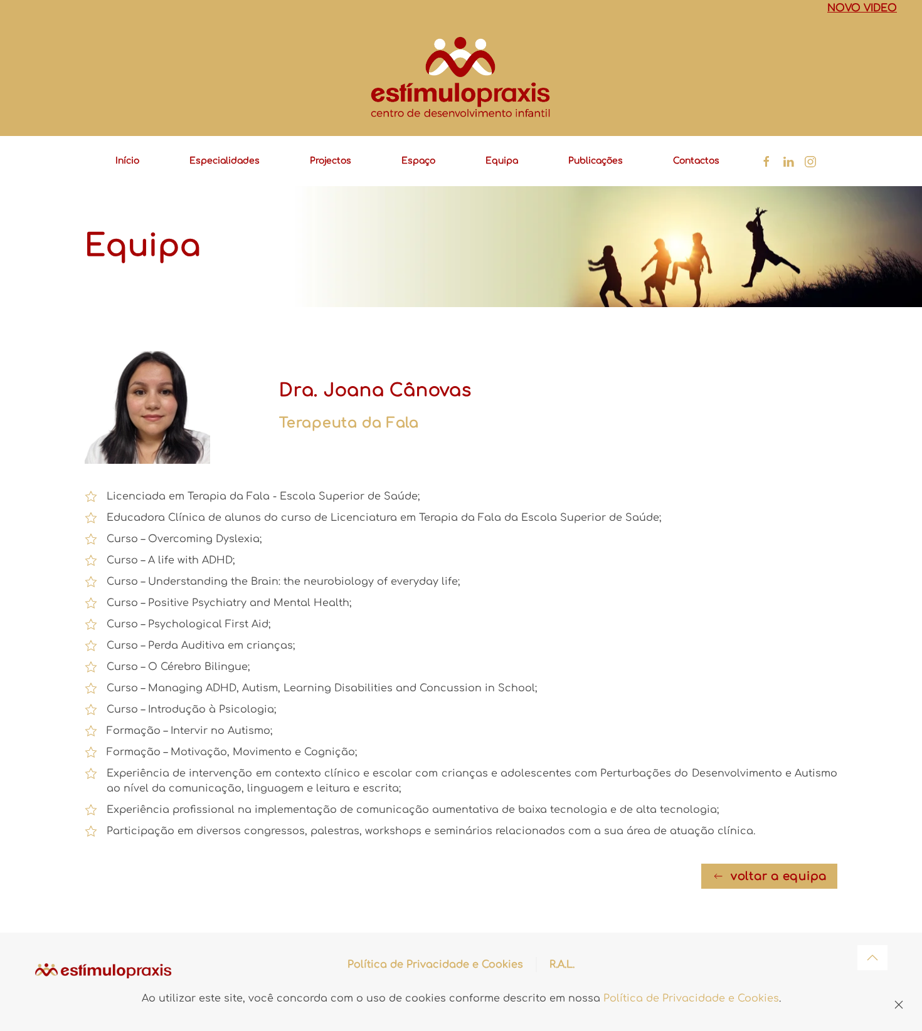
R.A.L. (562, 964)
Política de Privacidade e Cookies (435, 964)
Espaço (418, 160)
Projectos (330, 160)
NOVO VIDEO (862, 8)
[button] (872, 957)
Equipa (501, 160)
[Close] (898, 1004)
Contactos (696, 160)
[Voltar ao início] (461, 77)
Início (127, 160)
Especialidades (224, 160)
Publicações (595, 160)
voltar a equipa (779, 876)
